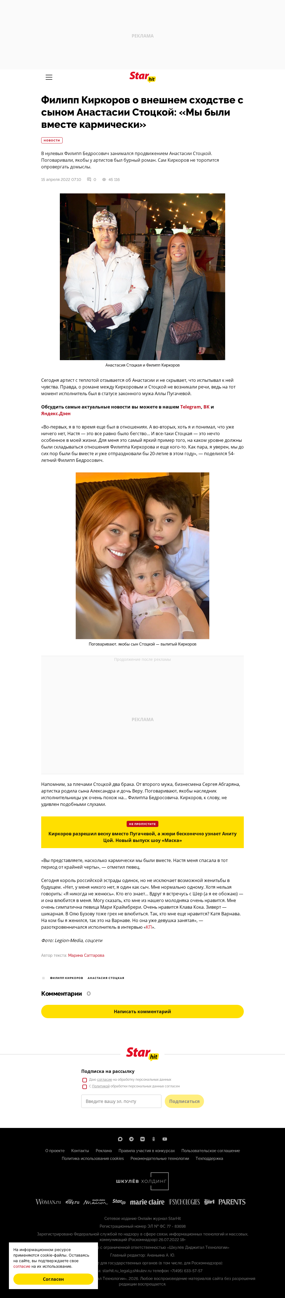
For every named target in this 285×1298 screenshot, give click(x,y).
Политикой (101, 1086)
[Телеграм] (131, 1139)
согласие (104, 1080)
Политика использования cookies (93, 1158)
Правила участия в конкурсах (147, 1150)
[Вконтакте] (142, 1139)
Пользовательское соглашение (210, 1150)
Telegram (190, 407)
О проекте (55, 1150)
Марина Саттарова (86, 955)
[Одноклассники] (153, 1139)
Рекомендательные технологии (160, 1158)
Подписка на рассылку (107, 1071)
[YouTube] (165, 1139)
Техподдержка (209, 1158)
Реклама (104, 1150)
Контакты (80, 1150)
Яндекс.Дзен (56, 413)
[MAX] (120, 1139)
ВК (206, 407)
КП (149, 927)
